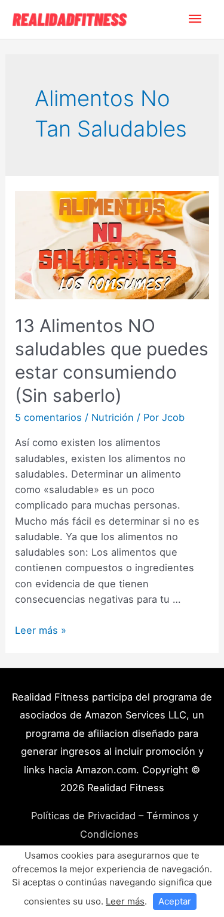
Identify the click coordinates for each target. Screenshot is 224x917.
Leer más (125, 901)
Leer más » (40, 630)
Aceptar (174, 901)
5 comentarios (48, 417)
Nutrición (112, 417)
